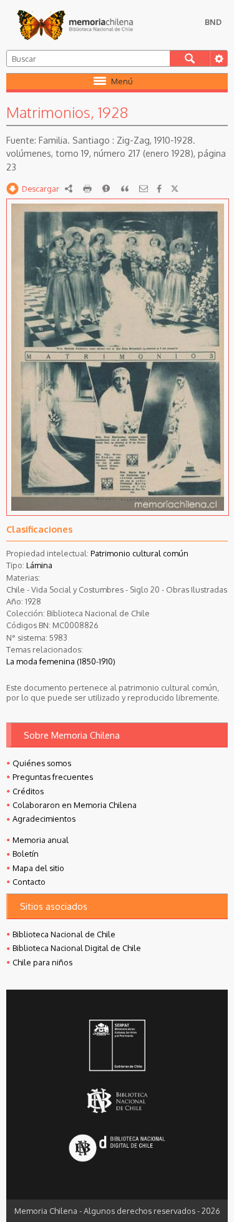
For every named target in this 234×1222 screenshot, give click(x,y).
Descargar (40, 189)
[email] (143, 188)
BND (213, 22)
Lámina (39, 565)
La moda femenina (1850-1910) (60, 661)
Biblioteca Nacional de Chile (63, 934)
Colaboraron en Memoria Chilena (74, 805)
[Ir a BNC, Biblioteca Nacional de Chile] (117, 1101)
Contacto (29, 882)
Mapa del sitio (38, 868)
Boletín (25, 854)
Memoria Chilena (74, 25)
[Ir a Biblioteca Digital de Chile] (117, 1149)
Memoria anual (40, 840)
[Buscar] (190, 58)
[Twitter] (174, 188)
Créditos (28, 791)
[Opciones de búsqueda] (218, 58)
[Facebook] (159, 188)
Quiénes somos (41, 763)
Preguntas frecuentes (52, 777)
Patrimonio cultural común (139, 553)
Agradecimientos (44, 819)
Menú (122, 81)
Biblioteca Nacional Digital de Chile (76, 948)
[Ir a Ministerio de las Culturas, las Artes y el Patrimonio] (117, 1046)
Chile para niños (42, 962)
